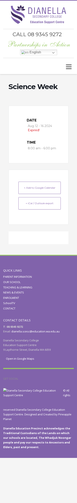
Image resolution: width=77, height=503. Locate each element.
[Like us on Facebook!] (21, 378)
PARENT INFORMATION (17, 277)
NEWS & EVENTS (13, 292)
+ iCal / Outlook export (39, 203)
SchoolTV (9, 303)
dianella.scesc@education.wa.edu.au (35, 331)
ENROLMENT (11, 298)
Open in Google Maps (19, 359)
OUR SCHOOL (12, 282)
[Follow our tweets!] (28, 378)
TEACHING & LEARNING (17, 287)
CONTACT (9, 308)
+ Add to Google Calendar (39, 187)
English (35, 52)
